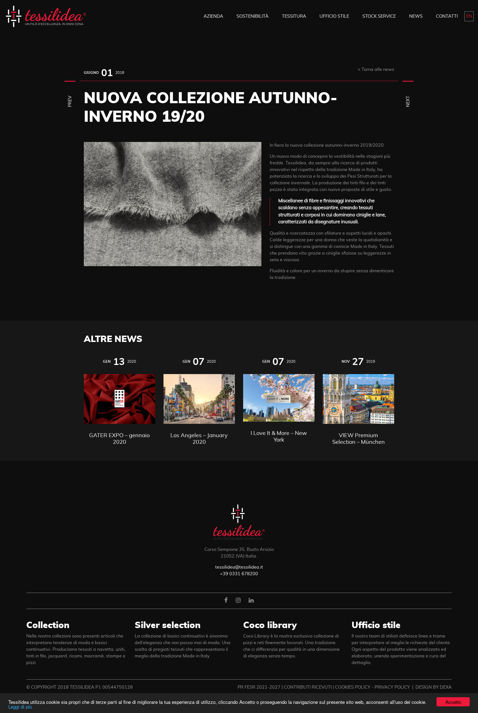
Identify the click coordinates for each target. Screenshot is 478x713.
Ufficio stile (376, 625)
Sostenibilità (253, 16)
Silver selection (168, 625)
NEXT (408, 101)
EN (469, 16)
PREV (70, 101)
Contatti (447, 16)
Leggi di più (20, 706)
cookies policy (352, 687)
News (416, 16)
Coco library (270, 625)
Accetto (453, 701)
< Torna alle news (376, 69)
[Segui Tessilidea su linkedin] (251, 600)
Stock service (379, 16)
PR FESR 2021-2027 (259, 687)
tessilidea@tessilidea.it (239, 567)
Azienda (213, 16)
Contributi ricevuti (308, 687)
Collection (47, 625)
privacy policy (392, 687)
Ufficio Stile (334, 16)
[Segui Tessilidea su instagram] (238, 600)
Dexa (446, 687)
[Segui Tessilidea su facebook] (226, 600)
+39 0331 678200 (239, 574)
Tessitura (294, 16)
